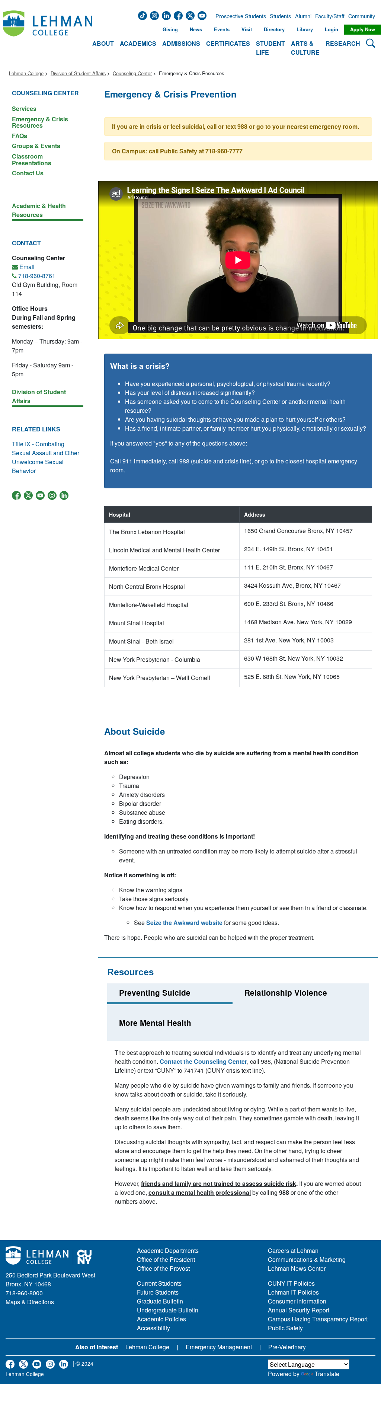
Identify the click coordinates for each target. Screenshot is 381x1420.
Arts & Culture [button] (305, 48)
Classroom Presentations (31, 159)
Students (280, 16)
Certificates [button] (228, 43)
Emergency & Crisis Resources (40, 122)
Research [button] (343, 43)
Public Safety (285, 1328)
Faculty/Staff (330, 16)
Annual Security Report (298, 1310)
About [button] (103, 43)
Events (222, 29)
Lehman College (26, 73)
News (196, 29)
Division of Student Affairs (78, 73)
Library (305, 29)
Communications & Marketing (307, 1259)
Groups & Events (36, 145)
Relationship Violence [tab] (285, 992)
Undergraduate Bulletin (167, 1310)
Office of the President (166, 1259)
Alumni (303, 16)
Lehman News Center (297, 1268)
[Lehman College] (47, 34)
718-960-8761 (36, 275)
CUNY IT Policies (291, 1283)
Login (331, 29)
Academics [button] (138, 43)
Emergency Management (219, 1347)
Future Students (158, 1292)
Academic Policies (161, 1319)
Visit (246, 29)
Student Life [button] (270, 48)
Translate (327, 1373)
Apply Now (362, 29)
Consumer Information (297, 1301)
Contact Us (28, 172)
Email (27, 266)
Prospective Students (238, 16)
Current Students (159, 1283)
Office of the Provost (163, 1268)
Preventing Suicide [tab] (154, 992)
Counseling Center (132, 73)
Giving (170, 29)
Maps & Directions (30, 1302)
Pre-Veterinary (287, 1347)
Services (24, 108)
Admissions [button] (181, 43)
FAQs (19, 135)
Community (361, 16)
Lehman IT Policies (293, 1292)
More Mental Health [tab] (155, 1022)
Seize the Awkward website (184, 922)
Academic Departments (168, 1250)
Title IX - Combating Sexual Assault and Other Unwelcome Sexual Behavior (45, 457)
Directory (274, 29)
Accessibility (153, 1328)
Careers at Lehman (293, 1250)
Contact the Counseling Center (203, 1061)
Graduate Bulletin (160, 1301)
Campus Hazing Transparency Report (318, 1319)
